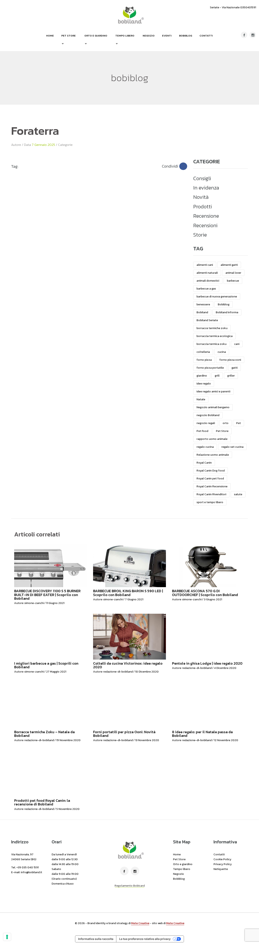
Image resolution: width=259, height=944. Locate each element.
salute (238, 494)
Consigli (202, 178)
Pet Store (68, 36)
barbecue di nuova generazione (216, 296)
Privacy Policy (222, 864)
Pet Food (202, 431)
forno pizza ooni (230, 360)
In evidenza (206, 187)
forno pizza (204, 360)
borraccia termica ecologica (214, 336)
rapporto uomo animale (211, 439)
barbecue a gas (206, 288)
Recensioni (205, 225)
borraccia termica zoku (211, 344)
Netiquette (220, 869)
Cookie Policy (222, 859)
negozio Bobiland (207, 415)
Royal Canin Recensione (211, 486)
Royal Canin (204, 463)
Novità (201, 197)
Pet (238, 423)
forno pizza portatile (210, 368)
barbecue (233, 281)
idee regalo (203, 383)
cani (236, 344)
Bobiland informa (227, 312)
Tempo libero (124, 36)
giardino (201, 376)
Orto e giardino (95, 36)
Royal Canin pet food (210, 478)
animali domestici (207, 281)
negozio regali (205, 423)
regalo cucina (205, 447)
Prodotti (202, 206)
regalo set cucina (232, 447)
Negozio (149, 36)
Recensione (206, 216)
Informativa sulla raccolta (95, 939)
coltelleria (203, 352)
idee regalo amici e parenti (213, 391)
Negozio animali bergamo (212, 407)
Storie (200, 234)
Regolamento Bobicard (130, 885)
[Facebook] (183, 166)
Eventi (167, 36)
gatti (234, 368)
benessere (203, 304)
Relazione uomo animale (212, 455)
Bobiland (202, 312)
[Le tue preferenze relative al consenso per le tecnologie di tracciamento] (7, 937)
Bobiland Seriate (207, 320)
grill (217, 376)
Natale (200, 399)
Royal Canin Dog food (210, 470)
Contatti (206, 36)
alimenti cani (204, 265)
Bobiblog (185, 36)
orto (225, 423)
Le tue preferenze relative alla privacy (145, 939)
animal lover (233, 273)
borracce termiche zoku (211, 328)
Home (50, 36)
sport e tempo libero (209, 502)
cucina (222, 352)
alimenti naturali (207, 273)
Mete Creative (140, 923)
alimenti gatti (229, 265)
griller (231, 376)
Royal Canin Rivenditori (211, 494)
